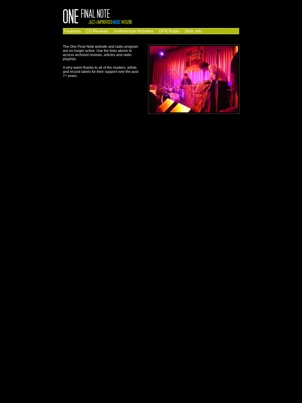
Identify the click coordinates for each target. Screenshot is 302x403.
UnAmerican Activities (134, 31)
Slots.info (193, 31)
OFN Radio (169, 31)
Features (72, 31)
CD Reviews (97, 31)
